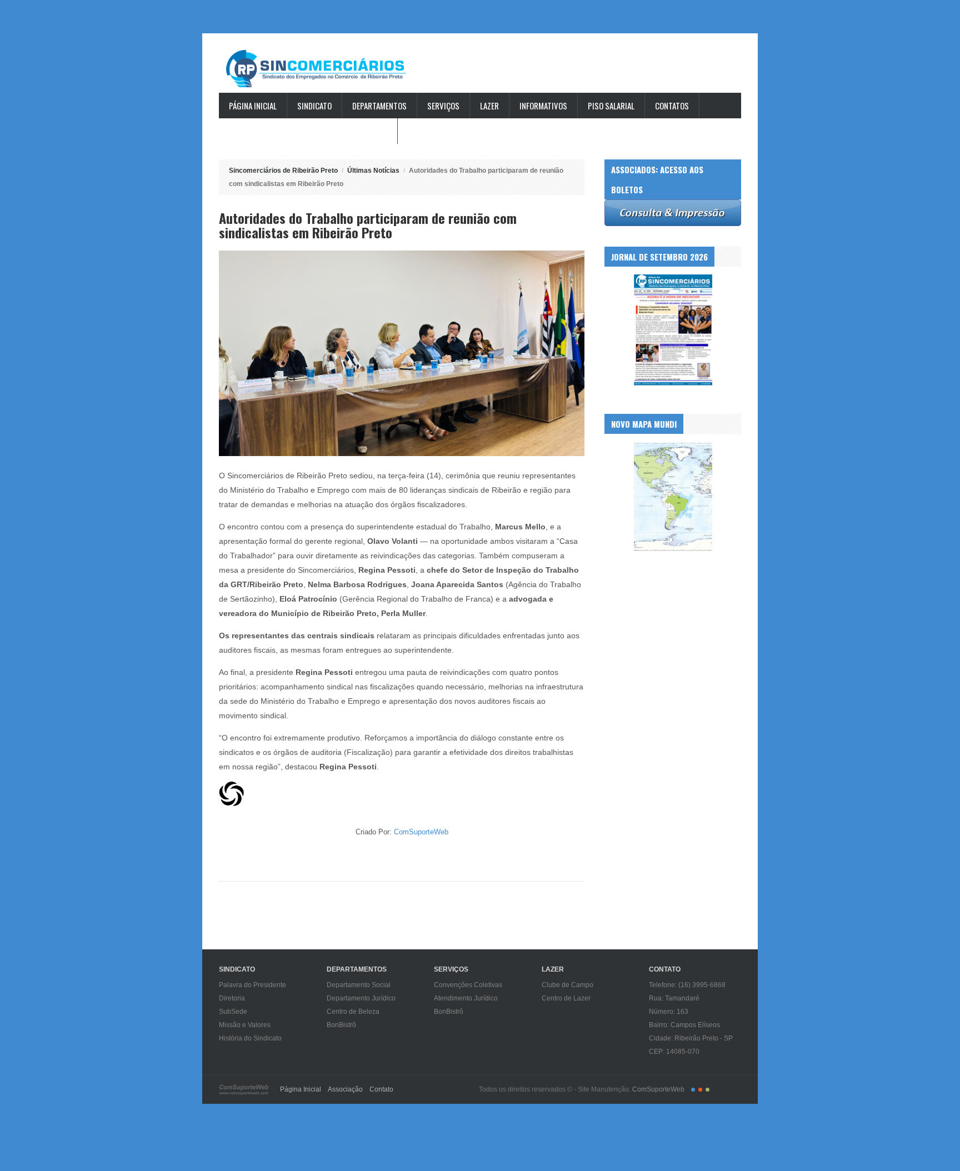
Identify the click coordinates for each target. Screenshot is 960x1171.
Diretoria (232, 998)
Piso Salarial (611, 105)
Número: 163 (668, 1011)
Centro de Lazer (566, 998)
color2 (700, 1090)
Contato (381, 1089)
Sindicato (314, 105)
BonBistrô (341, 1025)
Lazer (489, 105)
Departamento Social (359, 985)
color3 (707, 1090)
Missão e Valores (245, 1025)
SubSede (233, 1011)
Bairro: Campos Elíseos (684, 1025)
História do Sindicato (250, 1038)
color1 (693, 1090)
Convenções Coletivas (468, 985)
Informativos (543, 105)
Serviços (443, 105)
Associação (345, 1089)
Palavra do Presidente (252, 985)
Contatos (672, 105)
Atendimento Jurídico (466, 998)
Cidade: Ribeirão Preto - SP (691, 1038)
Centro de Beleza (353, 1011)
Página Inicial (253, 105)
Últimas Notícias (373, 170)
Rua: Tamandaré (674, 998)
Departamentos (379, 105)
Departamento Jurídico (361, 998)
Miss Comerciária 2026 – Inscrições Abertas (308, 131)
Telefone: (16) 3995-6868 (687, 985)
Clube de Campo (567, 985)
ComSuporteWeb (421, 832)
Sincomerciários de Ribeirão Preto (327, 68)
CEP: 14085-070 (674, 1051)
